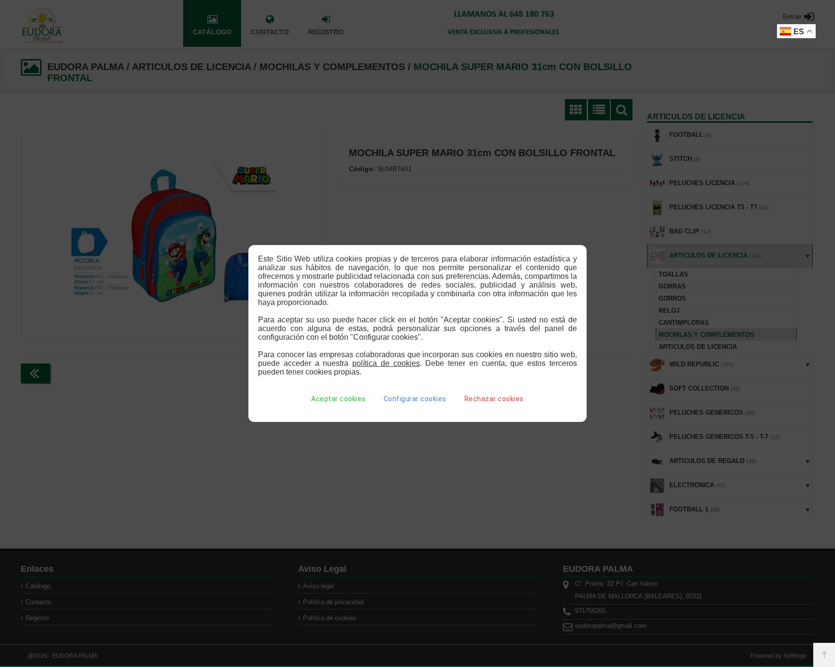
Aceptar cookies (338, 399)
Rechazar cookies (494, 399)
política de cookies (386, 363)
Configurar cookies (415, 399)
